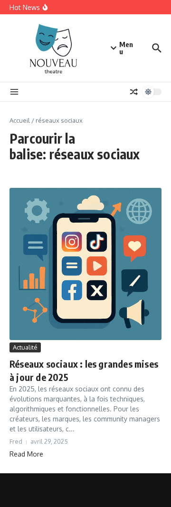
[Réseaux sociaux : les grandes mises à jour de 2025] (86, 264)
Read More (26, 454)
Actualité (25, 347)
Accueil (20, 120)
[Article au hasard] (134, 92)
